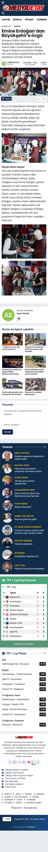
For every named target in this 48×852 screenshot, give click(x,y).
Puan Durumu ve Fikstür (15, 778)
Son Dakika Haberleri (14, 784)
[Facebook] (10, 762)
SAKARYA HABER (33, 803)
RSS (8, 819)
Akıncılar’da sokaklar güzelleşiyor (33, 393)
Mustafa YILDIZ (22, 465)
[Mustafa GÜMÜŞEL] (7, 542)
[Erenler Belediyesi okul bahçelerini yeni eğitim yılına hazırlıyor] (35, 361)
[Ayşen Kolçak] (8, 315)
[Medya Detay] (23, 8)
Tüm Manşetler (11, 781)
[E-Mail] (19, 319)
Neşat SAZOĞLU (22, 453)
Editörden (20, 553)
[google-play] (30, 808)
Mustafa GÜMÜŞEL (23, 541)
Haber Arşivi (10, 787)
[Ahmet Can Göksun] (7, 517)
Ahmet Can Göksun (24, 516)
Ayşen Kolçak (23, 313)
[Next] (33, 762)
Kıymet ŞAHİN (21, 477)
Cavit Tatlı (20, 565)
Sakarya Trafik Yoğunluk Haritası (19, 775)
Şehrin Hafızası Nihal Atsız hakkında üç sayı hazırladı (27, 494)
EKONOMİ (8, 800)
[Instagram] (19, 762)
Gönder (7, 432)
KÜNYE (19, 803)
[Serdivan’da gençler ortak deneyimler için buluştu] (12, 384)
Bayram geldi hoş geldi (26, 519)
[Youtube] (29, 762)
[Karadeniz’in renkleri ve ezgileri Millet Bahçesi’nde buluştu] (12, 361)
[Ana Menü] (3, 2)
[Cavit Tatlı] (7, 567)
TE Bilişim (30, 827)
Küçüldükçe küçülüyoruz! (26, 556)
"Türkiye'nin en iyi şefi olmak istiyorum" (11, 348)
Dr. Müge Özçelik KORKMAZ (28, 527)
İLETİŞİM (8, 803)
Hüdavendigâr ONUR (25, 490)
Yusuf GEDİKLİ (21, 504)
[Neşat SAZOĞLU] (7, 455)
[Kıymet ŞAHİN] (7, 480)
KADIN (19, 800)
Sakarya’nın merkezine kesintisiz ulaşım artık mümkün (34, 349)
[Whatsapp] (38, 762)
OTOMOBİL (31, 800)
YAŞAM (7, 797)
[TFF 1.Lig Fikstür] (44, 653)
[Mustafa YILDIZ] (7, 468)
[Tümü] (44, 447)
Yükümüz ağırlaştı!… (24, 544)
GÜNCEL (17, 19)
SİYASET (29, 19)
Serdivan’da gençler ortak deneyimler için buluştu (12, 393)
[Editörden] (7, 554)
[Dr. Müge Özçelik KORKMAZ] (7, 530)
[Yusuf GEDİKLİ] (7, 505)
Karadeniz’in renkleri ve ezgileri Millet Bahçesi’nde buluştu (11, 372)
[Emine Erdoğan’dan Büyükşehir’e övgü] (24, 82)
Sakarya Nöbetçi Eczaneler (16, 770)
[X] (14, 762)
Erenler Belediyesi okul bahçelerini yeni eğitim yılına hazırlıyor (34, 372)
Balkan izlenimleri (23, 507)
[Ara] (3, 13)
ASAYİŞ (6, 19)
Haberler (6, 26)
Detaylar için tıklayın (24, 643)
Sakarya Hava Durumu (14, 773)
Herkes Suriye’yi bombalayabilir (30, 568)
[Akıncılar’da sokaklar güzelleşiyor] (35, 384)
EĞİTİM (35, 797)
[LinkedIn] (24, 762)
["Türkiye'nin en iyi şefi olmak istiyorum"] (12, 339)
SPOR (18, 794)
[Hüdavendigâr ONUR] (7, 493)
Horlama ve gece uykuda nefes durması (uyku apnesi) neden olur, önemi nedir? (29, 532)
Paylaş (8, 98)
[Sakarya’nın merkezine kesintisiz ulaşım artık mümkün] (35, 339)
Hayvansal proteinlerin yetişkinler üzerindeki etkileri (28, 470)
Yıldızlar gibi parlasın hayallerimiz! (24, 482)
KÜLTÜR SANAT (21, 797)
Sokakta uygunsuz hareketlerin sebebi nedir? (29, 457)
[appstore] (16, 808)
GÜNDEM (41, 19)
